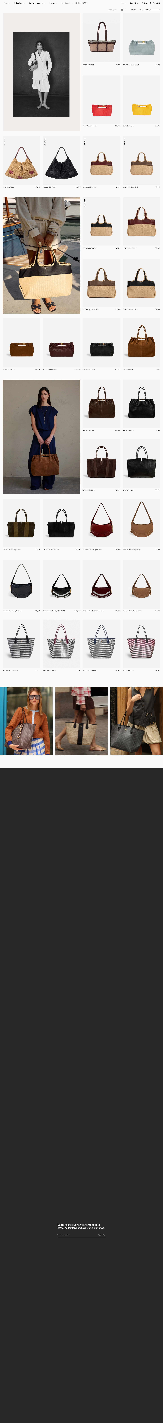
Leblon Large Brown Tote (90, 309)
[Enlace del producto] (101, 37)
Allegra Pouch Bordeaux (50, 369)
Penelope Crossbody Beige (131, 549)
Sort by (141, 10)
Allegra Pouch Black (89, 369)
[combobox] (124, 3)
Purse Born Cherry (128, 670)
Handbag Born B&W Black (10, 670)
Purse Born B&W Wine (49, 670)
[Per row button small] (125, 9)
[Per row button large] (122, 9)
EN (122, 3)
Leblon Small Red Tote (89, 187)
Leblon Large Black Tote (130, 309)
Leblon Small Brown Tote (130, 187)
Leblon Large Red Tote (130, 248)
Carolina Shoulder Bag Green (11, 549)
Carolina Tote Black (128, 490)
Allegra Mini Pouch (128, 126)
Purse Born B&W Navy (89, 670)
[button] (134, 3)
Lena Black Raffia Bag (49, 187)
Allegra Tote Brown (88, 430)
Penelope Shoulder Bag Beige (132, 611)
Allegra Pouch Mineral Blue (131, 64)
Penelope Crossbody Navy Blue (12, 611)
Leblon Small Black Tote (90, 248)
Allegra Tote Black (128, 430)
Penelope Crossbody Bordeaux (92, 549)
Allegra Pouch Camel (9, 369)
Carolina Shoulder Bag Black (51, 549)
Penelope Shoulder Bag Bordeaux (93, 611)
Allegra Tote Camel (128, 369)
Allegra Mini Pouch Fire (89, 126)
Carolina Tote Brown (89, 490)
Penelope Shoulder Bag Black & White (54, 611)
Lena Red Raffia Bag (8, 187)
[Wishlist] (150, 3)
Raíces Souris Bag (88, 64)
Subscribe (101, 1235)
